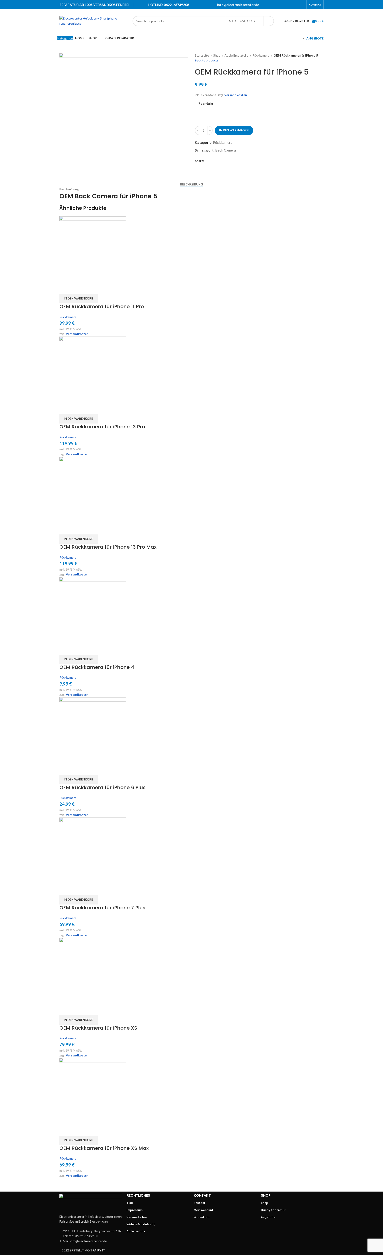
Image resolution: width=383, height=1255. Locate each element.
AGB (130, 1203)
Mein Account (203, 1210)
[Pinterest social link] (290, 4)
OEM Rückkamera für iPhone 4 (96, 667)
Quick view (64, 288)
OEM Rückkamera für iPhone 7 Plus (102, 907)
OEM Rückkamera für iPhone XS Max (104, 1148)
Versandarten (137, 1217)
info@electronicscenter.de (238, 5)
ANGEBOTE (315, 38)
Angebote (268, 1217)
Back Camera (225, 150)
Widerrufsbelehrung (141, 1224)
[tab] (191, 185)
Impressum (135, 1210)
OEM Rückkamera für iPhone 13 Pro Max (107, 547)
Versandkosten (235, 95)
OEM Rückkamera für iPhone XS (98, 1027)
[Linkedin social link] (295, 4)
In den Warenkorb (234, 130)
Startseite (202, 55)
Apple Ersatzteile (237, 55)
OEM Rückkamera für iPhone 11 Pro (101, 306)
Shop (217, 55)
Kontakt (199, 1203)
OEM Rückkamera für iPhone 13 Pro (102, 426)
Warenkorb (201, 1217)
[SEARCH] (269, 21)
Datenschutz (136, 1231)
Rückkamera (261, 55)
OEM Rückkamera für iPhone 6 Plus (102, 787)
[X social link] (284, 4)
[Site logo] (93, 20)
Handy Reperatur (273, 1210)
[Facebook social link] (278, 4)
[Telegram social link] (301, 4)
